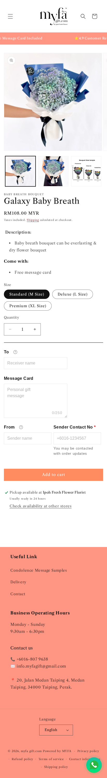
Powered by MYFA (57, 751)
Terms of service (51, 759)
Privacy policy (88, 751)
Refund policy (22, 759)
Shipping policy (56, 767)
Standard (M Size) (26, 294)
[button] (10, 16)
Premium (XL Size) (27, 306)
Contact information (85, 759)
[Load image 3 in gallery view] (86, 171)
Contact (17, 594)
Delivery (18, 582)
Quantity (11, 317)
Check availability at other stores (40, 506)
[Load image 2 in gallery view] (53, 171)
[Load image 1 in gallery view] (20, 171)
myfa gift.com (31, 751)
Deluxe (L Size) (73, 294)
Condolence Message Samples (38, 570)
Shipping (33, 220)
